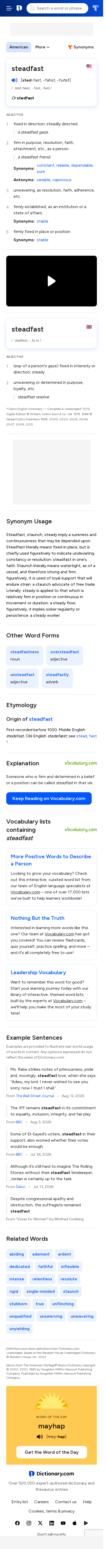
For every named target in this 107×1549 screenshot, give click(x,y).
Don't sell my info (51, 1534)
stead (81, 735)
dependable (82, 165)
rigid (13, 1291)
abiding (16, 1254)
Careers (41, 1501)
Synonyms (83, 47)
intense (16, 1278)
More (40, 47)
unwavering (82, 1316)
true (40, 1303)
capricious (61, 179)
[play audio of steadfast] (14, 80)
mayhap (51, 1425)
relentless (42, 1278)
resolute (69, 1278)
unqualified (20, 1316)
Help (87, 1501)
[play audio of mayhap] (40, 1437)
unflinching (63, 1303)
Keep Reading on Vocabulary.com (48, 798)
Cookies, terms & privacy (52, 1511)
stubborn (18, 1303)
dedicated (19, 1266)
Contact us (66, 1501)
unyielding (19, 1328)
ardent (64, 1254)
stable (42, 221)
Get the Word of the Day (52, 1452)
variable (43, 179)
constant (45, 165)
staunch (71, 1291)
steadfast (41, 719)
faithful (45, 1266)
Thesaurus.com (95, 8)
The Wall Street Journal (35, 1096)
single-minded (40, 1291)
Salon (20, 1187)
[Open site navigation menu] (9, 8)
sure (41, 171)
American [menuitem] (18, 47)
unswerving (51, 1316)
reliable (62, 165)
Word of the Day (51, 1417)
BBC (19, 1122)
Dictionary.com (19, 8)
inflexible (70, 1266)
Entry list (19, 1501)
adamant (41, 1254)
